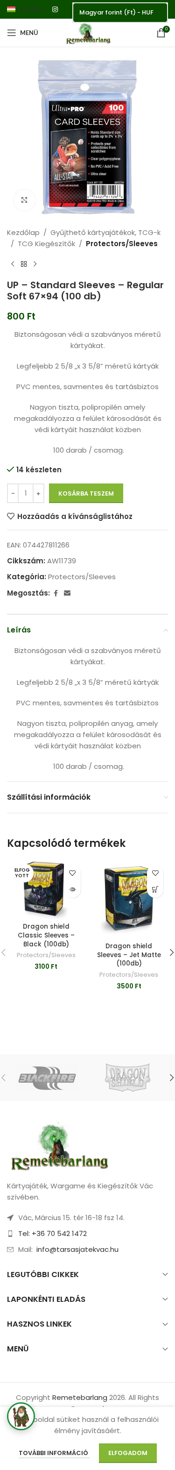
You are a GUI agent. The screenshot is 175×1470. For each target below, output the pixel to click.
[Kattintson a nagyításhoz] (24, 200)
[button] (155, 889)
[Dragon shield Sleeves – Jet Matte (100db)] (129, 899)
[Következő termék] (35, 264)
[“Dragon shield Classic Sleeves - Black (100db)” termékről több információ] (72, 889)
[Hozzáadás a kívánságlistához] (72, 873)
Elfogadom (127, 1453)
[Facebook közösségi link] (55, 593)
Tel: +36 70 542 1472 (52, 1233)
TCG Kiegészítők (46, 244)
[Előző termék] (12, 264)
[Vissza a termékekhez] (23, 264)
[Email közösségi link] (67, 593)
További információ (54, 1453)
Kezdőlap (23, 232)
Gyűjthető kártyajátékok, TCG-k (105, 232)
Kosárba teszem (86, 493)
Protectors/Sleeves (122, 244)
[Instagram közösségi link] (55, 9)
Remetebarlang (79, 1397)
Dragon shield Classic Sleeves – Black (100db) (46, 935)
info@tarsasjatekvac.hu (77, 1249)
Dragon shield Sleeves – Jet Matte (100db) (129, 955)
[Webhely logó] (87, 32)
